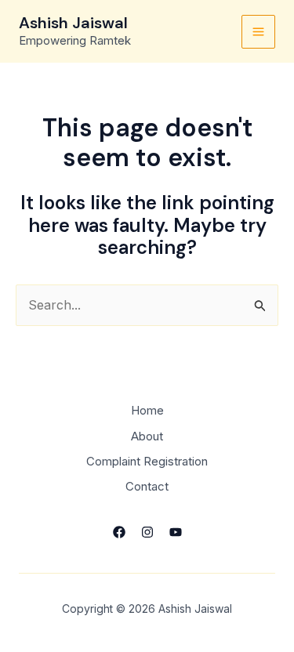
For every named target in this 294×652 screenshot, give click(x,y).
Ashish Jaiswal (73, 23)
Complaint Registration (147, 461)
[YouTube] (175, 532)
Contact (147, 486)
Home (147, 410)
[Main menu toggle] (258, 32)
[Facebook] (119, 532)
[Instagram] (147, 532)
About (147, 436)
